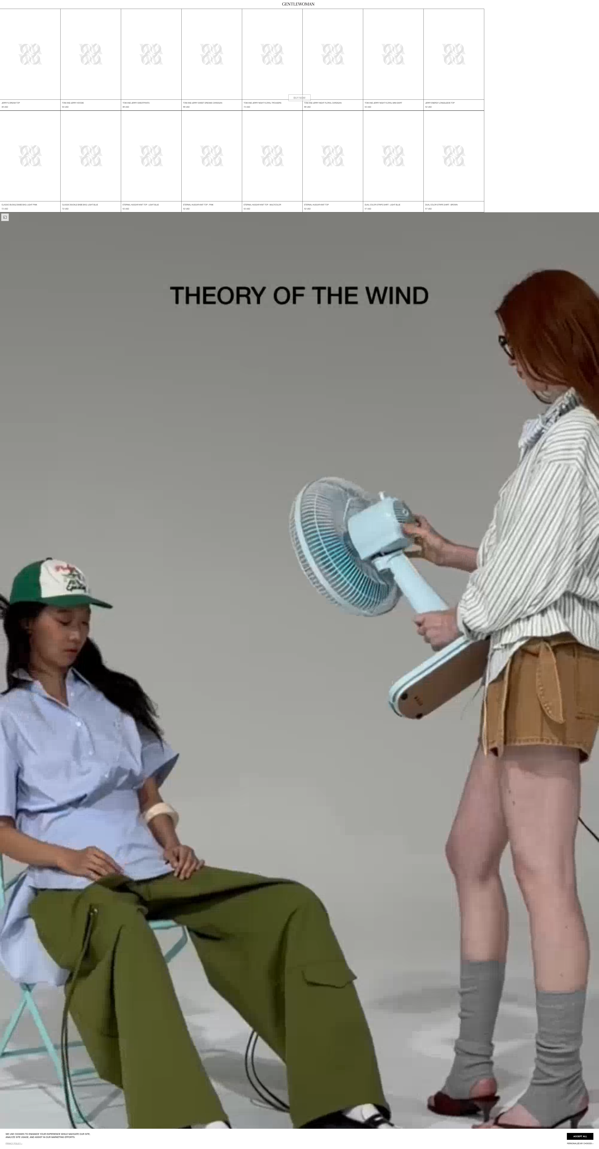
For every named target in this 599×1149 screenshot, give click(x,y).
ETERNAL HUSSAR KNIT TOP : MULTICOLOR (262, 212)
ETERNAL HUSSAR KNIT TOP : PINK (198, 212)
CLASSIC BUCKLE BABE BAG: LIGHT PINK (19, 212)
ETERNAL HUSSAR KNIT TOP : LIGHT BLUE (141, 212)
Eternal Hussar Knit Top (316, 212)
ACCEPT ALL (580, 1136)
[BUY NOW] (299, 10)
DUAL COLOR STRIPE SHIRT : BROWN (441, 212)
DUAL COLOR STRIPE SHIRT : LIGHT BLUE (382, 212)
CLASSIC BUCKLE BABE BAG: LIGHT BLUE (80, 212)
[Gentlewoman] (298, 4)
